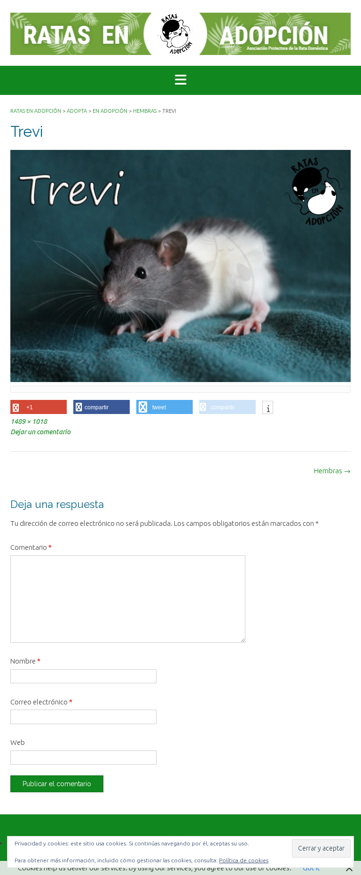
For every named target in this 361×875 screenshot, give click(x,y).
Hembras (332, 471)
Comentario (31, 547)
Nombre (25, 661)
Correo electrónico (41, 702)
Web (17, 742)
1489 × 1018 (28, 421)
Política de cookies (243, 860)
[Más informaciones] (268, 408)
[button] (180, 80)
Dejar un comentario (40, 432)
